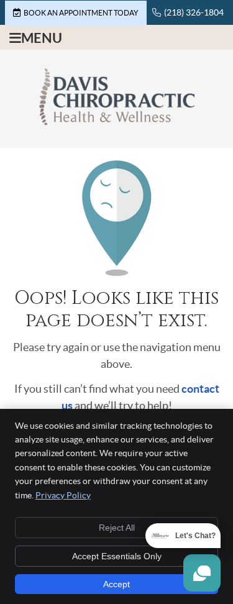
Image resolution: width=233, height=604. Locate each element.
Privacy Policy (63, 495)
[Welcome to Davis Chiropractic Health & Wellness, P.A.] (116, 120)
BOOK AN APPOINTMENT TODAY (81, 13)
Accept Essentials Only (117, 556)
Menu (41, 37)
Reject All (117, 528)
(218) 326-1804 (194, 12)
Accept (116, 584)
